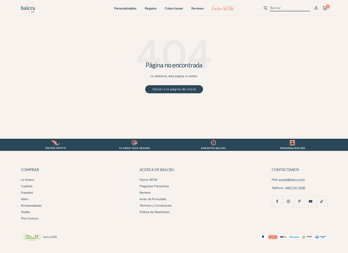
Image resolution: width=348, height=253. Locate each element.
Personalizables (125, 8)
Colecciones (174, 8)
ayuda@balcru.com (292, 180)
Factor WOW (223, 8)
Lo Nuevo (27, 180)
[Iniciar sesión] (316, 8)
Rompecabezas (31, 205)
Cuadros (26, 186)
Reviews (197, 8)
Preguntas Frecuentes (154, 186)
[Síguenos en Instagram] (288, 201)
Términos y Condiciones (156, 205)
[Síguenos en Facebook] (277, 201)
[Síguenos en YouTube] (310, 201)
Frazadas (27, 192)
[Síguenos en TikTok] (321, 201)
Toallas (25, 212)
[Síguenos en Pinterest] (299, 201)
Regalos (150, 8)
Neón (24, 199)
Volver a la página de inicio (174, 89)
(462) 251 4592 (295, 188)
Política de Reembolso (155, 212)
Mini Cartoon (29, 218)
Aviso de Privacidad (153, 199)
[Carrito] (325, 8)
